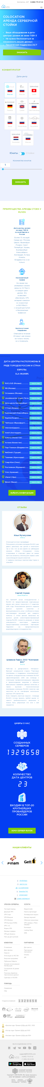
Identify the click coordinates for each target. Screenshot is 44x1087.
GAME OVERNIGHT (23, 898)
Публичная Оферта (10, 961)
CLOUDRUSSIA (23, 888)
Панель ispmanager (30, 912)
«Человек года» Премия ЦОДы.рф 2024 (18, 1035)
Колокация (27, 927)
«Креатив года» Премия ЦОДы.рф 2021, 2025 (20, 1025)
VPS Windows (8, 920)
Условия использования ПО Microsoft (12, 965)
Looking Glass (28, 930)
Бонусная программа (11, 958)
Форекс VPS (8, 928)
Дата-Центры (8, 950)
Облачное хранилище (31, 920)
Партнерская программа (28, 951)
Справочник (8, 988)
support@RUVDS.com (28, 1054)
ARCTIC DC (23, 884)
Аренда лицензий (29, 917)
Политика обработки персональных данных (11, 974)
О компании (8, 947)
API (25, 957)
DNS (25, 933)
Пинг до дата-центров (11, 937)
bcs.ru (22, 664)
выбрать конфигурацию (22, 493)
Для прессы (28, 947)
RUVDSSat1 (23, 880)
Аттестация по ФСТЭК (11, 955)
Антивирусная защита (31, 914)
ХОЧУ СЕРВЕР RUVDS (22, 831)
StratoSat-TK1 (23, 891)
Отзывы (26, 954)
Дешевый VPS (8, 912)
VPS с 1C (7, 925)
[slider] (3, 169)
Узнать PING (36, 383)
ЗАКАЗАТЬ (22, 52)
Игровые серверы (10, 931)
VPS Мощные (8, 917)
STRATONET (23, 895)
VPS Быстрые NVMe (10, 923)
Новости (6, 953)
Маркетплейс (28, 909)
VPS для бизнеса (9, 934)
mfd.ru (22, 537)
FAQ (5, 991)
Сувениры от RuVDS (10, 977)
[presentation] (3, 863)
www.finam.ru (22, 595)
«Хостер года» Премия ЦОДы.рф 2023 (17, 1030)
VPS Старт (7, 914)
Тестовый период (9, 909)
